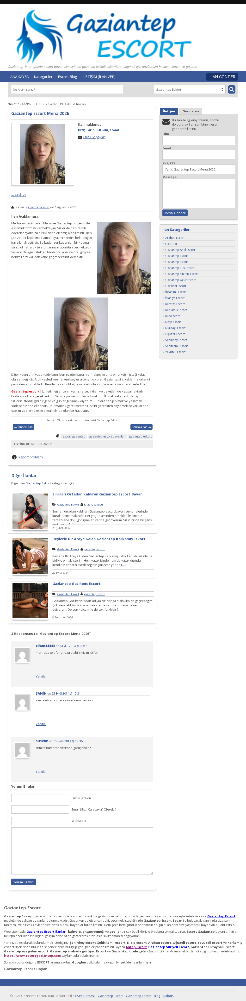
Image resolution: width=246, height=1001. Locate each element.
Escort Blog (67, 76)
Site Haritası (86, 996)
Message (169, 177)
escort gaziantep (74, 436)
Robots (168, 996)
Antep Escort (136, 947)
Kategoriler (43, 76)
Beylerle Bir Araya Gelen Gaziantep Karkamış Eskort (99, 538)
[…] (71, 524)
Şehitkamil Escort (176, 346)
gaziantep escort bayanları (107, 436)
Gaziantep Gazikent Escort (76, 583)
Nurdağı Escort (175, 328)
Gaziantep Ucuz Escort (180, 280)
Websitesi (79, 820)
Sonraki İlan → (141, 427)
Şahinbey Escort (176, 340)
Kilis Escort (172, 316)
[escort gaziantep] (81, 314)
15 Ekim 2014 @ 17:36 (68, 741)
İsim (165, 134)
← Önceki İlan (23, 427)
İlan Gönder (222, 76)
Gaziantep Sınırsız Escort (181, 274)
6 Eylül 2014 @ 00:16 (73, 646)
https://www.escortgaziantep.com (32, 955)
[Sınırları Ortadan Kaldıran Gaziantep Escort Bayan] (30, 529)
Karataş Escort (175, 304)
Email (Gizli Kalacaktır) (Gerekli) (94, 809)
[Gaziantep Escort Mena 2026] (43, 154)
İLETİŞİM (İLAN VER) (99, 76)
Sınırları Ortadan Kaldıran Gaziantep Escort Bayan (97, 494)
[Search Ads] (231, 89)
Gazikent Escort (175, 286)
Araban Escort (174, 238)
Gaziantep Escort (176, 256)
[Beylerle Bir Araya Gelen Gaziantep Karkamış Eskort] (30, 574)
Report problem (30, 457)
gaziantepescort (37, 207)
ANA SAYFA (19, 76)
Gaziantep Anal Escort (180, 250)
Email (166, 148)
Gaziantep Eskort (33, 104)
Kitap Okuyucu (93, 504)
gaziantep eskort (140, 436)
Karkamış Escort (176, 310)
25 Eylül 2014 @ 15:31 (66, 693)
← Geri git (18, 195)
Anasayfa (13, 104)
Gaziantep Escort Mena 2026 (40, 113)
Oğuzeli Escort (175, 334)
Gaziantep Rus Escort (179, 268)
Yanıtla (41, 676)
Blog (157, 996)
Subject (168, 163)
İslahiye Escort (174, 298)
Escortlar (171, 244)
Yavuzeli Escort (175, 352)
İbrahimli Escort (175, 292)
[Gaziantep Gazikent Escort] (30, 619)
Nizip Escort (173, 322)
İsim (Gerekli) (81, 798)
